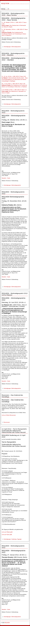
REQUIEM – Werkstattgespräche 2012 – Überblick (13, 54)
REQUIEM (7, 622)
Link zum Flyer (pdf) (7, 534)
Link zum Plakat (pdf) (7, 532)
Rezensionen (7, 422)
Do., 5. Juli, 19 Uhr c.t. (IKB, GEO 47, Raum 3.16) (13, 83)
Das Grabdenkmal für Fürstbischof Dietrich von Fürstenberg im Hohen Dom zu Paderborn (14, 34)
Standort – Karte (6, 178)
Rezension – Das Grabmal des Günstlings (12, 396)
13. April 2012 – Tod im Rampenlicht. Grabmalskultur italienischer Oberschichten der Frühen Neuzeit (14, 430)
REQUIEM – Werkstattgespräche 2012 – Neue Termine (13, 14)
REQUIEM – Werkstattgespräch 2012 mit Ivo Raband (15, 294)
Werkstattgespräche (16, 46)
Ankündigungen (7, 46)
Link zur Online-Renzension (9, 415)
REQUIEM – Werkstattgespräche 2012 (13, 111)
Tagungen (19, 539)
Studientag (13, 539)
